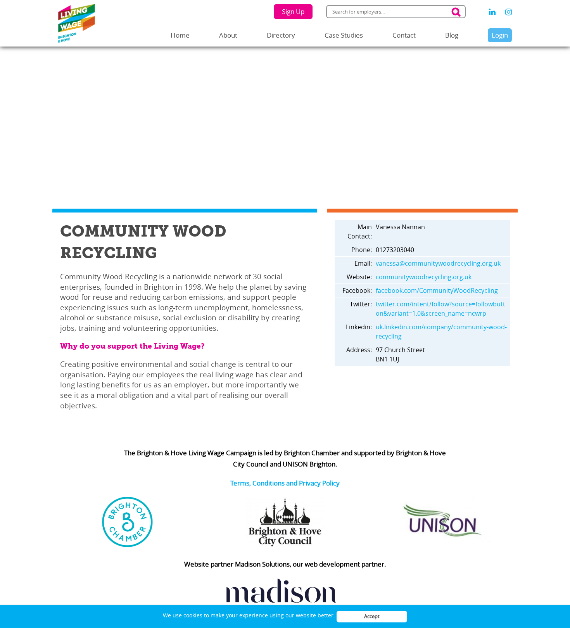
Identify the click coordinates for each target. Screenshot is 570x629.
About (228, 35)
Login (500, 35)
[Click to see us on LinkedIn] (492, 12)
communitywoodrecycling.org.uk (424, 277)
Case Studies (344, 35)
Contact (404, 35)
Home (180, 35)
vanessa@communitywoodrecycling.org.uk (438, 263)
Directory (281, 35)
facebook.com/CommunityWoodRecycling (437, 290)
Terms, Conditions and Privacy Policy (285, 483)
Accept (372, 616)
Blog (451, 35)
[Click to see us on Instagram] (508, 12)
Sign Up (293, 11)
